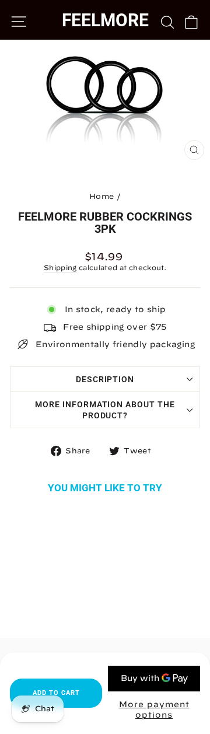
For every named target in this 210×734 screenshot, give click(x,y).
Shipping (60, 267)
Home (101, 196)
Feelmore (105, 20)
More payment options (154, 709)
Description (105, 379)
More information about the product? (105, 410)
